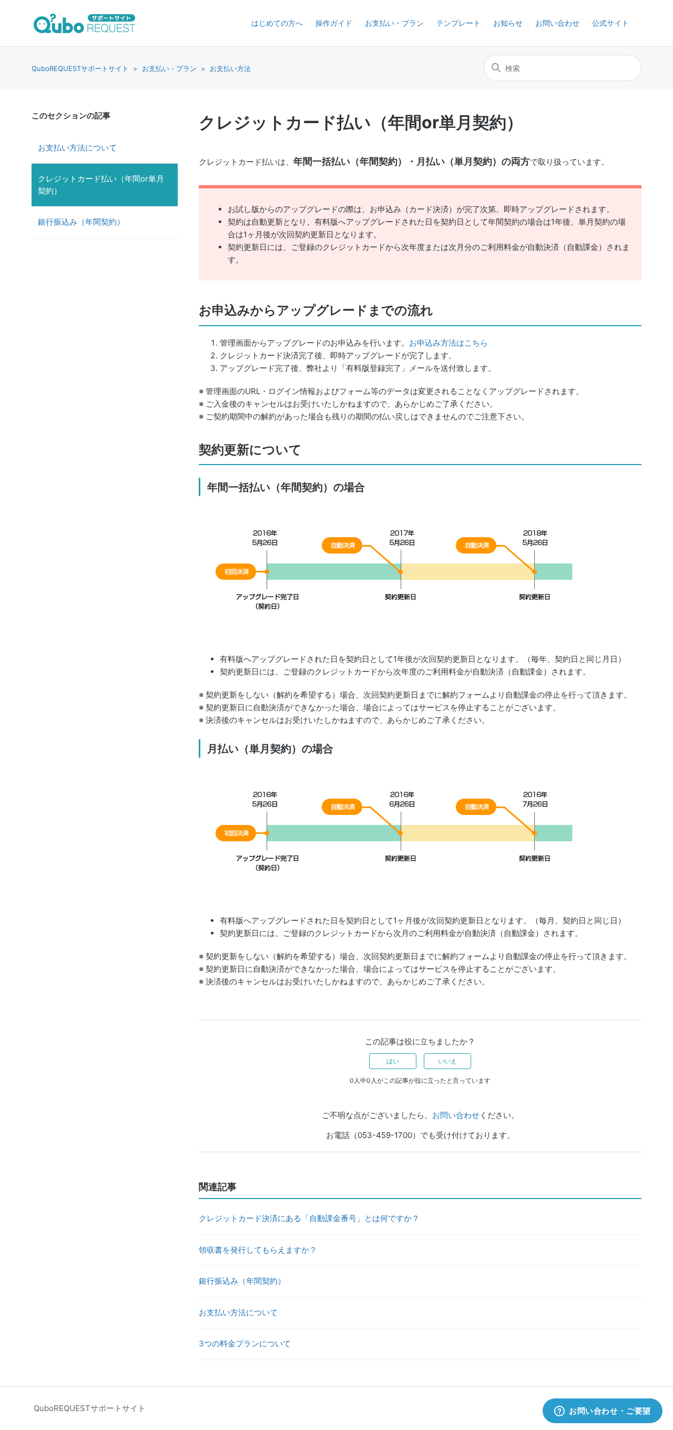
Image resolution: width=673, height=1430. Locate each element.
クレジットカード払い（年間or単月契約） (101, 185)
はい (392, 1061)
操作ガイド (333, 22)
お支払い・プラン (394, 22)
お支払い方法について (77, 148)
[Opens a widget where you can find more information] (602, 1411)
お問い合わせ (557, 22)
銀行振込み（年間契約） (81, 222)
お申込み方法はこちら (448, 343)
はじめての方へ (277, 22)
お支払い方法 (230, 68)
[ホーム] (84, 23)
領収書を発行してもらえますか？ (258, 1250)
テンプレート (458, 22)
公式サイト (610, 22)
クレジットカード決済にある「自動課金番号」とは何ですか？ (309, 1218)
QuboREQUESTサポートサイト (80, 68)
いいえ (447, 1061)
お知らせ (508, 22)
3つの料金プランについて (245, 1343)
